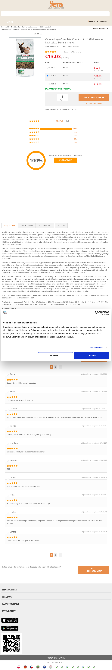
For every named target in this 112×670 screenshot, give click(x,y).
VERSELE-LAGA (60, 47)
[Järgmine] (46, 33)
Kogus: (62, 100)
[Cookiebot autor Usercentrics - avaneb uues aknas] (97, 313)
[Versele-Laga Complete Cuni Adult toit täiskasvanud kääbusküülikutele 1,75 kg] (25, 58)
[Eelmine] (30, 33)
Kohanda (54, 355)
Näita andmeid (96, 347)
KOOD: (71, 47)
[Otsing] (107, 13)
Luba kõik (91, 355)
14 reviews (64, 52)
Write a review (76, 52)
